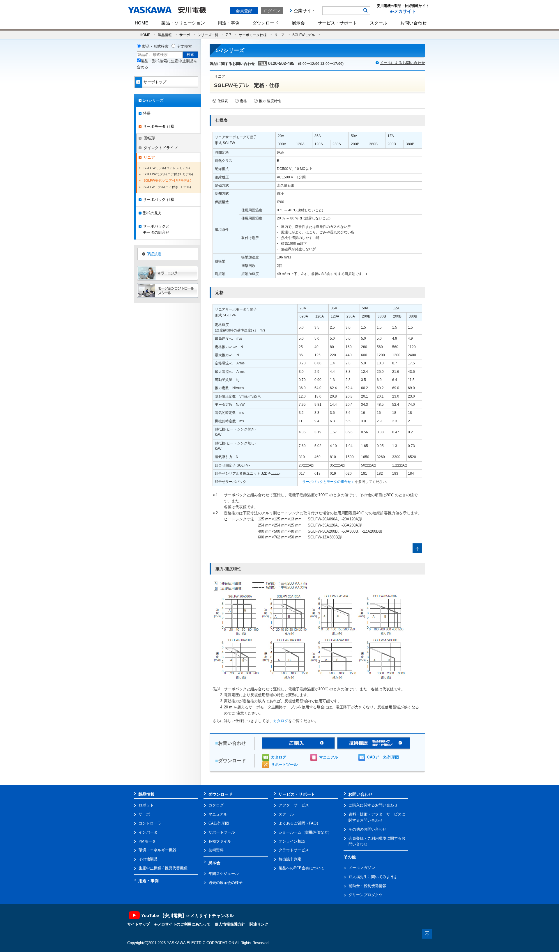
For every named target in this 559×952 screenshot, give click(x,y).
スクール (378, 22)
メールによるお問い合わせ (402, 63)
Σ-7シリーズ (153, 100)
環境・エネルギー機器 (157, 850)
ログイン (272, 10)
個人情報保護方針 (230, 924)
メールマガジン (362, 868)
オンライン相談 (292, 841)
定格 (243, 101)
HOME (141, 22)
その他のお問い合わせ (367, 829)
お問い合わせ (413, 22)
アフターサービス (294, 805)
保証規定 (154, 254)
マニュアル (328, 757)
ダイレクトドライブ (161, 148)
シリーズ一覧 (207, 35)
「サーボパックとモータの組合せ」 (327, 482)
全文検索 (184, 46)
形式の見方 (152, 213)
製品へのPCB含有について (301, 868)
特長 (147, 113)
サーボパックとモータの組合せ (156, 229)
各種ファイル (219, 841)
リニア (279, 35)
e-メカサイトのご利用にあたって (182, 924)
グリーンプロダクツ (366, 895)
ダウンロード (265, 22)
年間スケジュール (223, 873)
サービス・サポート (337, 22)
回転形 (149, 138)
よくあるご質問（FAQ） (299, 823)
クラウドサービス (294, 850)
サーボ (184, 35)
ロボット (146, 805)
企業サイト (305, 10)
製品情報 (165, 35)
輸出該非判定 (290, 859)
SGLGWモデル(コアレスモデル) (167, 168)
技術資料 (216, 850)
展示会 (298, 22)
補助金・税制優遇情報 (367, 886)
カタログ (280, 721)
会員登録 (244, 10)
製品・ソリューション (183, 22)
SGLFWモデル (303, 35)
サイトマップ (138, 924)
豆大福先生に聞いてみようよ (373, 877)
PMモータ (147, 841)
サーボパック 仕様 (158, 199)
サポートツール (284, 764)
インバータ (148, 832)
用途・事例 (229, 22)
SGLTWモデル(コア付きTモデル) (167, 187)
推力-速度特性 (270, 101)
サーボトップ (155, 82)
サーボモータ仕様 (253, 35)
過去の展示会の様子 (225, 882)
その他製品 (148, 859)
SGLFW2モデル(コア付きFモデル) (168, 174)
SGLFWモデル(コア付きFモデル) (167, 180)
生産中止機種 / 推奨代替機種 (163, 868)
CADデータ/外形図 (383, 757)
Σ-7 (228, 35)
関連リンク (259, 924)
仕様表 (222, 101)
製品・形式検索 (155, 46)
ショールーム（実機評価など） (305, 832)
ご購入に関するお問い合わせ (373, 805)
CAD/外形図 (218, 823)
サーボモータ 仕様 (158, 126)
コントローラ (150, 823)
